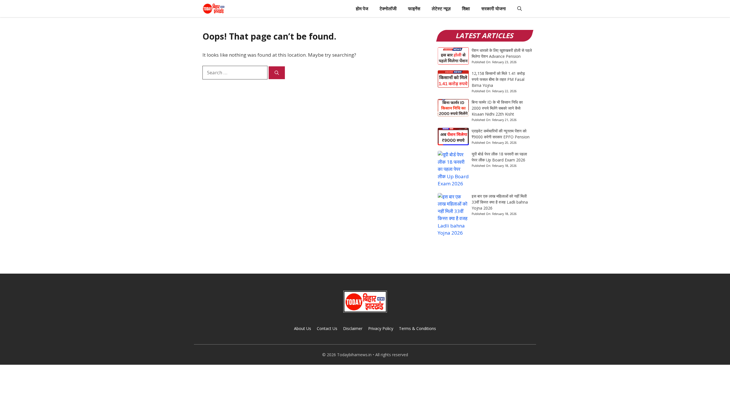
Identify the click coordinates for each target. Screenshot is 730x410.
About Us (302, 328)
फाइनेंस (414, 8)
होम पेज (362, 8)
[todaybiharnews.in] (213, 8)
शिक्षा (466, 8)
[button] (520, 8)
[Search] (277, 72)
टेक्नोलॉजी (388, 8)
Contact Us (327, 328)
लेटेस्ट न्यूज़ (441, 8)
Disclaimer (352, 328)
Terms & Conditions (417, 328)
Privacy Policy (380, 328)
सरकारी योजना (493, 8)
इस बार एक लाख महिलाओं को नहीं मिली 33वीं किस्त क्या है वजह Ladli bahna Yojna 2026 (500, 202)
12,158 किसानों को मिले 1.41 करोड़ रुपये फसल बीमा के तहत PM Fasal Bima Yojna (498, 79)
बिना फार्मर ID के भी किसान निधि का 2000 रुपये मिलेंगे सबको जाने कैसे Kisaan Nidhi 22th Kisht (497, 108)
